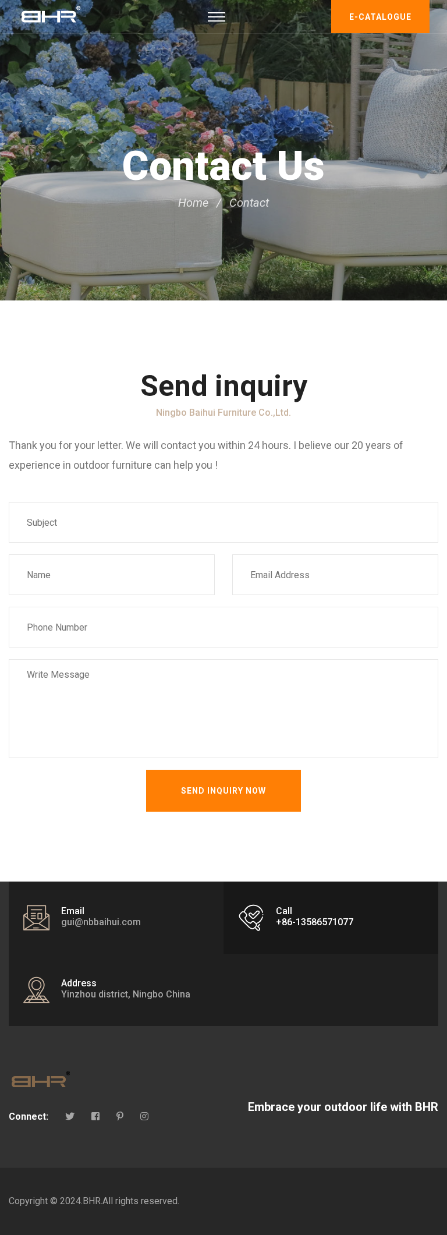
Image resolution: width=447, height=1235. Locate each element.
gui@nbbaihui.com (101, 922)
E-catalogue (380, 17)
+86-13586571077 (314, 922)
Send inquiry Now (223, 790)
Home (193, 203)
